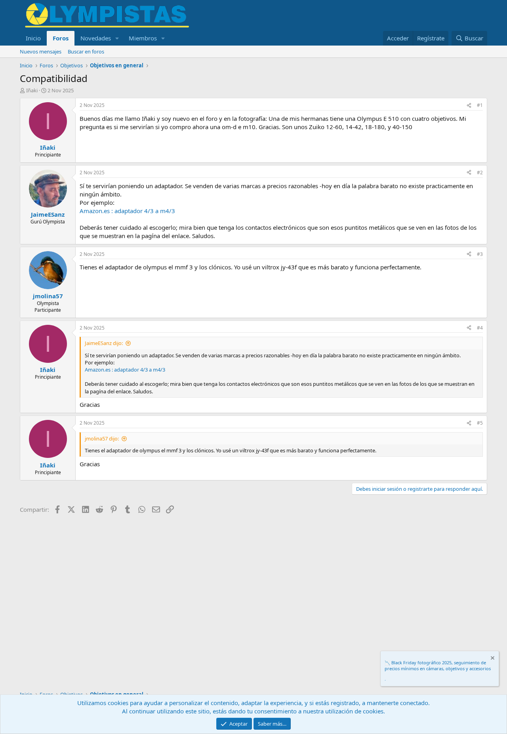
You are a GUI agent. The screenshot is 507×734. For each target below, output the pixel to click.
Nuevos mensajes (40, 51)
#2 (480, 172)
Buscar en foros (86, 51)
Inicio (33, 38)
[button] (117, 38)
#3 (480, 254)
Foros (61, 38)
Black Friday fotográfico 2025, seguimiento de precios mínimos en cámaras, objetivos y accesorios (438, 665)
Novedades (95, 38)
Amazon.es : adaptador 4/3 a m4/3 (127, 211)
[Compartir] (469, 105)
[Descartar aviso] (492, 659)
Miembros (143, 38)
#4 (480, 327)
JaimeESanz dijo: (104, 343)
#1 (480, 105)
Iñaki (32, 90)
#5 (480, 422)
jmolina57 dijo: (102, 438)
